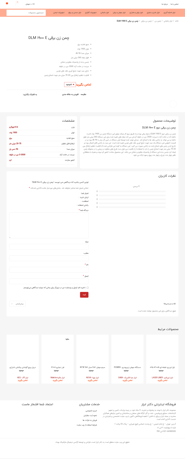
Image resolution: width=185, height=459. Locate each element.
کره (10, 160)
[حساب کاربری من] (13, 4)
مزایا (86, 241)
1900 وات (13, 132)
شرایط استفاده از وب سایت (87, 424)
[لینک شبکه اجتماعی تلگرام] (8, 94)
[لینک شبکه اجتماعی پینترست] (14, 94)
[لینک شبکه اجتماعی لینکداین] (11, 94)
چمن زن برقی (146, 21)
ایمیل (85, 276)
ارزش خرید (83, 197)
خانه (176, 21)
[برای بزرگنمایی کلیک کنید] (173, 104)
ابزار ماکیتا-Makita (58, 377)
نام (86, 264)
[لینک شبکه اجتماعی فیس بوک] (20, 94)
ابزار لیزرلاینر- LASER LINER (162, 377)
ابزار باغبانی (167, 21)
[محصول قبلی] (13, 21)
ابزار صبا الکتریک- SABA (127, 377)
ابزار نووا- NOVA (92, 377)
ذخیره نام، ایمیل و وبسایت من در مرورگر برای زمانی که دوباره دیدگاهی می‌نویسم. (54, 287)
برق (10, 138)
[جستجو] (10, 13)
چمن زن (157, 21)
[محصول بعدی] (8, 21)
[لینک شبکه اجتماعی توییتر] (17, 94)
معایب (86, 253)
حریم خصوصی (91, 410)
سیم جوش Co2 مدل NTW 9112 (92, 367)
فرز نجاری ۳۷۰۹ (57, 367)
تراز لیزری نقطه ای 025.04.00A (162, 367)
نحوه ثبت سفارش (90, 415)
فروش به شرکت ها (90, 420)
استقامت (84, 201)
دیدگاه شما (83, 210)
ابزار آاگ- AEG (22, 377)
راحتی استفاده (82, 205)
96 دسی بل (13, 149)
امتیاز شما (84, 193)
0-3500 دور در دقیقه (17, 154)
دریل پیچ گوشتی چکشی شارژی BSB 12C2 (22, 368)
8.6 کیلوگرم (13, 127)
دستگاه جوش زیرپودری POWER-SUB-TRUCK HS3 (127, 368)
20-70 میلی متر (15, 143)
